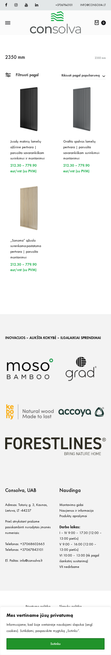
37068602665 (33, 544)
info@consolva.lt (93, 5)
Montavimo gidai (71, 505)
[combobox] (83, 75)
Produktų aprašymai (73, 516)
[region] (55, 631)
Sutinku (55, 644)
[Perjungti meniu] (7, 23)
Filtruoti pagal (27, 74)
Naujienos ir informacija (76, 510)
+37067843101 (64, 5)
